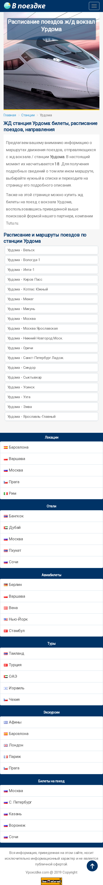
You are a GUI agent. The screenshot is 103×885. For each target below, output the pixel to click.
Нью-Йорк (18, 619)
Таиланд (16, 653)
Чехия (14, 699)
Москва (16, 470)
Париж (15, 756)
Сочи (13, 561)
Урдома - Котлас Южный (27, 289)
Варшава (17, 458)
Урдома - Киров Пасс (24, 279)
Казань (15, 813)
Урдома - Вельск (21, 250)
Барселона (19, 447)
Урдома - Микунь (21, 309)
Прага (14, 481)
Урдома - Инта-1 (20, 270)
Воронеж (17, 825)
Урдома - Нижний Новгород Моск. (35, 338)
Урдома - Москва (21, 318)
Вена (13, 607)
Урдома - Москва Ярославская (32, 328)
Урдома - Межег (20, 299)
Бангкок (16, 516)
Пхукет (15, 550)
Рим (12, 493)
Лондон (16, 745)
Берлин (15, 584)
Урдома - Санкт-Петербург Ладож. (35, 358)
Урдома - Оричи (20, 348)
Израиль (16, 688)
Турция (15, 664)
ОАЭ (13, 676)
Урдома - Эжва (19, 407)
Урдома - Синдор (21, 367)
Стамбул (17, 630)
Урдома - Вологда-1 (23, 260)
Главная (10, 115)
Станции (28, 115)
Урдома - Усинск (21, 387)
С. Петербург (20, 802)
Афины (15, 722)
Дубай (15, 527)
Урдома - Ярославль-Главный (31, 416)
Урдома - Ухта (18, 397)
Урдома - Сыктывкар (24, 377)
